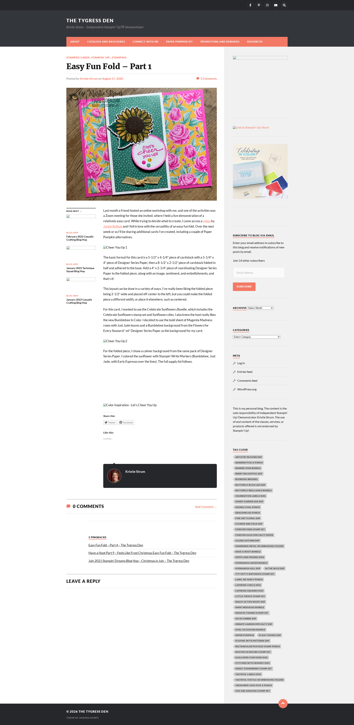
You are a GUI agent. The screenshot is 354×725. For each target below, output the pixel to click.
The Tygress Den (90, 20)
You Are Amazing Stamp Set (252, 691)
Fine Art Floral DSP (247, 518)
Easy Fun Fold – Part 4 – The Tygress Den (115, 545)
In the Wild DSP (274, 568)
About (75, 41)
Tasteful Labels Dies (248, 674)
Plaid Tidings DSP (270, 635)
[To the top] (283, 703)
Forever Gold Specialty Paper (254, 535)
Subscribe (244, 286)
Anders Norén (89, 717)
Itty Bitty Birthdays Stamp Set (255, 574)
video (207, 221)
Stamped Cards (78, 57)
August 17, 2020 (112, 78)
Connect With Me (145, 41)
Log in (241, 363)
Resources (255, 41)
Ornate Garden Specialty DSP (253, 624)
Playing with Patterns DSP (252, 640)
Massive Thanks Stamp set (251, 613)
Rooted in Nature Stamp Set (253, 652)
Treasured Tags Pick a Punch (253, 685)
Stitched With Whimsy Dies (252, 663)
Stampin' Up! (100, 57)
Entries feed (244, 371)
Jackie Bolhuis (112, 226)
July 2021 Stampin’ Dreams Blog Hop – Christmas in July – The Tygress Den (138, 561)
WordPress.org (246, 389)
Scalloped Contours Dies (251, 657)
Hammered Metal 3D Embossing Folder (259, 546)
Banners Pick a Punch (249, 462)
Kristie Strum (89, 78)
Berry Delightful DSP (248, 473)
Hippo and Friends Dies (249, 557)
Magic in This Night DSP (250, 602)
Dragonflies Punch (247, 512)
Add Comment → (206, 506)
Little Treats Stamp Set (250, 596)
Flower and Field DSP (249, 524)
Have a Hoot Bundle (248, 551)
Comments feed (247, 380)
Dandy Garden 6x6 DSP (249, 501)
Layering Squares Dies (249, 590)
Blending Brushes (246, 479)
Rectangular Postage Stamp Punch (257, 646)
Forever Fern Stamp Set (250, 529)
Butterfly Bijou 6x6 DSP (250, 485)
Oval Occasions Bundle (250, 629)
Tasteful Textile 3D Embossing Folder (259, 680)
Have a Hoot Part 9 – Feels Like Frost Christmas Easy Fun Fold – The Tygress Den (142, 553)
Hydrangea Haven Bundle (251, 563)
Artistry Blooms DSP (248, 457)
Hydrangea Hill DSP (247, 568)
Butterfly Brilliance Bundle (253, 490)
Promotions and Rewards (220, 41)
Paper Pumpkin (244, 635)
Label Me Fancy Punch (249, 579)
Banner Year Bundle (248, 468)
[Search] (284, 5)
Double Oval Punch (247, 507)
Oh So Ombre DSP (245, 618)
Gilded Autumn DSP (247, 540)
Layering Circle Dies (248, 585)
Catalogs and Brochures (106, 41)
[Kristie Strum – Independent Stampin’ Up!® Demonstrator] (250, 5)
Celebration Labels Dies (250, 496)
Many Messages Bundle (249, 607)
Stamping (119, 57)
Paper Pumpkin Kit (179, 41)
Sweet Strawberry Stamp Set (253, 668)
